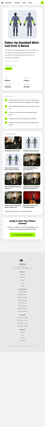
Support (22, 285)
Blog (24, 2)
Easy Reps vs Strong (22, 326)
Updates (22, 332)
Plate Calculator (22, 294)
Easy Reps (8, 2)
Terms (22, 335)
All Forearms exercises (12, 211)
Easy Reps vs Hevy (22, 320)
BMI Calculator (22, 306)
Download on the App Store (24, 235)
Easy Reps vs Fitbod (22, 317)
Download (22, 277)
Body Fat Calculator (22, 308)
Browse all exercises (26, 211)
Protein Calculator (22, 311)
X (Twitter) (22, 340)
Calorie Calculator (22, 297)
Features (17, 2)
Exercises (22, 280)
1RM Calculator (22, 292)
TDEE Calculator (22, 303)
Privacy (22, 338)
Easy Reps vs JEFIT (22, 323)
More (30, 2)
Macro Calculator (22, 300)
